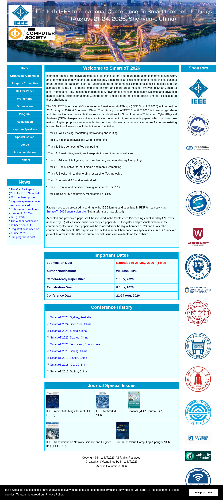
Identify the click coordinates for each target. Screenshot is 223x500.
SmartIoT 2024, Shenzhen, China (70, 324)
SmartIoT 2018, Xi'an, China (67, 364)
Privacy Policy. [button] (55, 494)
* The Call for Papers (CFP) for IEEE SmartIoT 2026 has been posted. (24, 193)
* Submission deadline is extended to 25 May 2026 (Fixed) (24, 213)
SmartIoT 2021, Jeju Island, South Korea (74, 344)
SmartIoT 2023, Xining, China (68, 330)
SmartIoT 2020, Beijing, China (68, 351)
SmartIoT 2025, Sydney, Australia (70, 317)
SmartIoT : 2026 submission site (66, 211)
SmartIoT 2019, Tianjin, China (68, 357)
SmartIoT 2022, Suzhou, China (68, 337)
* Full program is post (22, 237)
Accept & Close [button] (203, 492)
